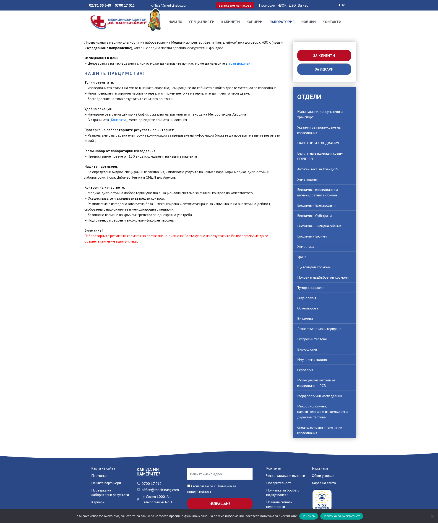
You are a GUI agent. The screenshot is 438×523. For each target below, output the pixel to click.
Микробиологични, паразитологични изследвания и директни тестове (322, 411)
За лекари (324, 69)
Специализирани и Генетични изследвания (319, 430)
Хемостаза (305, 246)
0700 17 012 (125, 5)
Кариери (255, 21)
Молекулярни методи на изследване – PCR (316, 383)
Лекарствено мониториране (319, 328)
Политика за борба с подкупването (282, 492)
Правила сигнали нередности (279, 504)
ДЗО (292, 5)
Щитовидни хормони (314, 267)
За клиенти (324, 55)
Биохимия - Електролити (316, 205)
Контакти (332, 21)
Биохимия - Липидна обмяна (319, 226)
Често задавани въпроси (285, 475)
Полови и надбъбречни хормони (323, 277)
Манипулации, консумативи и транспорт (320, 114)
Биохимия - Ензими (312, 236)
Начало (175, 21)
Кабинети (230, 21)
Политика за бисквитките (342, 516)
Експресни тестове (312, 339)
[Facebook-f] (339, 5)
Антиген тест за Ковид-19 (317, 169)
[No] (432, 516)
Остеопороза (307, 308)
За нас (303, 5)
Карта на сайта (103, 468)
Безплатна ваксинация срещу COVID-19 (320, 156)
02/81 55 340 (100, 5)
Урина (301, 256)
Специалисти (201, 21)
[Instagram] (343, 5)
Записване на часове (235, 5)
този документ (240, 63)
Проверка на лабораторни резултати (110, 492)
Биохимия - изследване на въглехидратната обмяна (317, 192)
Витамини (305, 318)
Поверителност (278, 483)
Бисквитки (320, 468)
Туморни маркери (310, 287)
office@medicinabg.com (169, 5)
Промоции (267, 5)
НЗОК (282, 5)
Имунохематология (312, 359)
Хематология (307, 179)
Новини (308, 21)
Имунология (306, 298)
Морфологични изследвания (319, 396)
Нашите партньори (106, 483)
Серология (305, 369)
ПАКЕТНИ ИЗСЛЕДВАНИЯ (318, 143)
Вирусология (307, 349)
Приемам (309, 516)
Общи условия (323, 475)
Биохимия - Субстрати (314, 215)
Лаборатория (282, 21)
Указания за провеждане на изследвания (319, 130)
